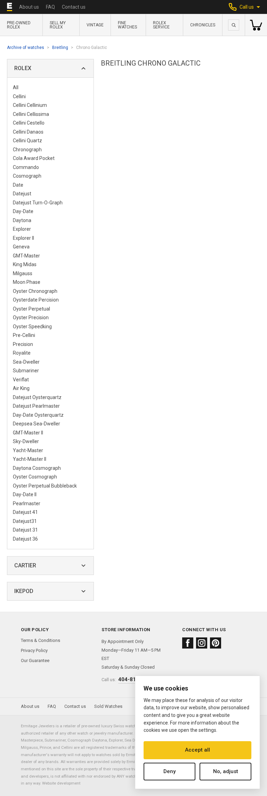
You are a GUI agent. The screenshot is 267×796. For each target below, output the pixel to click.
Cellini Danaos (28, 132)
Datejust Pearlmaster (36, 406)
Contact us (74, 7)
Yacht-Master (28, 450)
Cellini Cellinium (30, 105)
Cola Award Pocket (34, 158)
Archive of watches (25, 47)
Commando (26, 167)
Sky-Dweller (26, 441)
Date (18, 185)
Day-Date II (25, 494)
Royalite (22, 353)
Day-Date (23, 211)
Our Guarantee (35, 660)
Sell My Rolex (58, 24)
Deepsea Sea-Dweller (36, 423)
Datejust (22, 193)
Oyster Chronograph (35, 291)
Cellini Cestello (28, 123)
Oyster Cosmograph (35, 477)
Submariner (26, 370)
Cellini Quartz (27, 140)
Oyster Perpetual (31, 309)
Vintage (95, 25)
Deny (169, 771)
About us (29, 7)
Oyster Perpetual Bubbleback (45, 486)
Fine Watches (127, 24)
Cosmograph (27, 176)
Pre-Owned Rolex (19, 24)
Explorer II (23, 238)
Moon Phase (26, 282)
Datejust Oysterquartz (37, 397)
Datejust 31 (25, 530)
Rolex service (161, 24)
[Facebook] (187, 643)
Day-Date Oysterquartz (38, 415)
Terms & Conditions (40, 640)
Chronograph (27, 149)
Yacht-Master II (29, 459)
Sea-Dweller (26, 362)
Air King (21, 388)
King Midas (25, 264)
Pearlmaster (26, 503)
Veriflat (21, 379)
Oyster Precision (31, 317)
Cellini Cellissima (31, 114)
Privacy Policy (34, 650)
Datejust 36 (25, 539)
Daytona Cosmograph (37, 468)
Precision (23, 344)
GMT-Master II (28, 432)
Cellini (19, 96)
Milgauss (22, 273)
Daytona (22, 220)
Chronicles (202, 25)
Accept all (197, 750)
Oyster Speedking (32, 326)
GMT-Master (26, 256)
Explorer (22, 229)
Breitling (60, 47)
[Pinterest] (215, 643)
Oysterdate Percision (36, 300)
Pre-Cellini (24, 335)
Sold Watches (108, 706)
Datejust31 (25, 521)
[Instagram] (201, 643)
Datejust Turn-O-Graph (38, 202)
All (15, 87)
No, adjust (225, 771)
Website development (61, 783)
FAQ (50, 7)
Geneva (21, 246)
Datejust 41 (25, 512)
